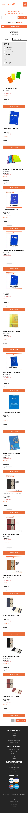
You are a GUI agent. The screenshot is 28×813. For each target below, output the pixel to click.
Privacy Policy (14, 738)
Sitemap (14, 806)
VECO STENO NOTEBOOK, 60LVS (11, 412)
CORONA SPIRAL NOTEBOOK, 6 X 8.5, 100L (14, 291)
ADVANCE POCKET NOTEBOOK (11, 88)
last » (23, 720)
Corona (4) (8, 49)
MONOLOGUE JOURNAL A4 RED (11, 534)
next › (18, 720)
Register (19, 22)
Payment (14, 756)
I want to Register (14, 765)
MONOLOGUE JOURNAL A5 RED (11, 697)
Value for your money (14, 749)
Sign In (13, 22)
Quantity (6, 99)
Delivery (14, 758)
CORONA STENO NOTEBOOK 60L (11, 372)
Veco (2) (8, 54)
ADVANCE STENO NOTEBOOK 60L (11, 331)
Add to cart (14, 106)
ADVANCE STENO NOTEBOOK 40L (11, 453)
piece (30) (8, 63)
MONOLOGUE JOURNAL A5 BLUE (11, 615)
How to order (14, 753)
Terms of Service (14, 742)
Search (19, 17)
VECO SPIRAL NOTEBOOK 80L (10, 210)
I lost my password (14, 767)
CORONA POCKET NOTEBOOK (10, 128)
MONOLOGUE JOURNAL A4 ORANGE (12, 575)
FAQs (14, 799)
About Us (14, 733)
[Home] (10, 4)
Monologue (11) (10, 52)
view (14, 70)
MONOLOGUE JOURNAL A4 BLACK (12, 494)
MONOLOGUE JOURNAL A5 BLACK (12, 656)
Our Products (14, 751)
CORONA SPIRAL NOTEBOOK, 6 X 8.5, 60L (13, 250)
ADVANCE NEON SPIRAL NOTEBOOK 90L (13, 169)
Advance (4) (9, 47)
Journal (14, 735)
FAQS (14, 769)
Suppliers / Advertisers (14, 740)
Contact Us (14, 772)
